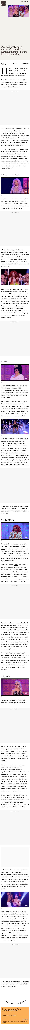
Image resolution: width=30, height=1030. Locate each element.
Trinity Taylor (5, 632)
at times (23, 756)
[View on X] (15, 857)
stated (16, 564)
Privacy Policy (4, 1022)
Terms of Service (22, 1021)
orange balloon (5, 576)
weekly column (21, 73)
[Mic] (3, 3)
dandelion (12, 579)
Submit (25, 1019)
